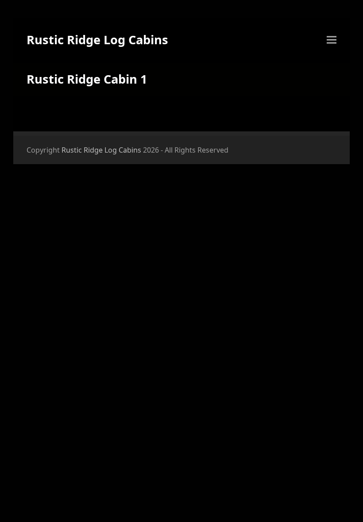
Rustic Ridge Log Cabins (97, 39)
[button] (331, 40)
